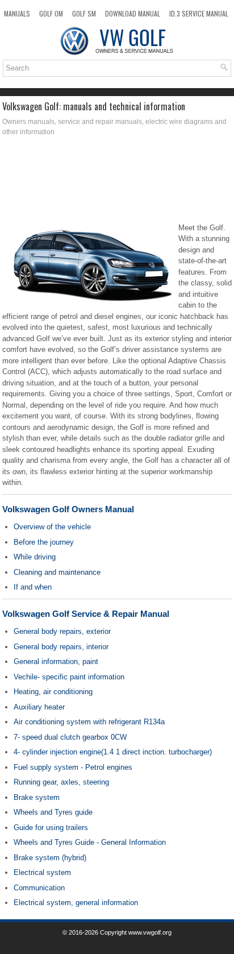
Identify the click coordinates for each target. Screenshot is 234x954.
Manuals (17, 13)
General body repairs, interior (61, 646)
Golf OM (51, 13)
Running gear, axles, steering (61, 782)
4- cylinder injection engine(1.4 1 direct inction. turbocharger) (113, 752)
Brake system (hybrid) (50, 857)
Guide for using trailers (51, 827)
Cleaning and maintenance (57, 572)
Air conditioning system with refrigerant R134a (89, 721)
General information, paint (56, 661)
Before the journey (44, 542)
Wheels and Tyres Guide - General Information (90, 842)
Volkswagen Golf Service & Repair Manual (85, 614)
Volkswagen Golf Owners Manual (68, 509)
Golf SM (84, 13)
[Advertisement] (117, 182)
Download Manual (132, 13)
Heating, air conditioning (53, 691)
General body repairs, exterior (62, 631)
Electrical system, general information (76, 902)
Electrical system (42, 872)
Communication (39, 888)
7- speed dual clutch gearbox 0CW (70, 737)
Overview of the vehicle (52, 526)
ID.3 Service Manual (198, 13)
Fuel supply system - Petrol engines (73, 767)
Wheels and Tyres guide (53, 812)
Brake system (37, 797)
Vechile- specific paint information (69, 677)
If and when (33, 587)
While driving (35, 557)
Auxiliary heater (39, 707)
